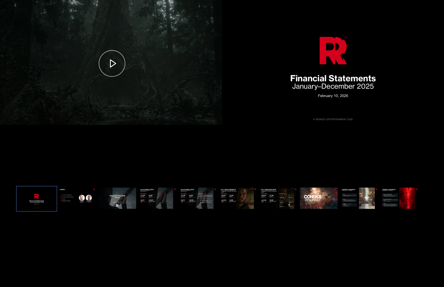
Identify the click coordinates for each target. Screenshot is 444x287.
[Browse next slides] (424, 198)
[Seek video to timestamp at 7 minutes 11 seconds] (359, 199)
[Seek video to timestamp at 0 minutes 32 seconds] (77, 199)
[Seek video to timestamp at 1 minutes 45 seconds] (198, 199)
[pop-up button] (205, 117)
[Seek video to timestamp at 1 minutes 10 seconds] (158, 199)
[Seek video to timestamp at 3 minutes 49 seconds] (319, 199)
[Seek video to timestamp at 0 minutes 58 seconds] (117, 199)
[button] (112, 63)
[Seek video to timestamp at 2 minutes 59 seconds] (278, 199)
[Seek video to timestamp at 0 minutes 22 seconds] (36, 199)
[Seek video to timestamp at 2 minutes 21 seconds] (238, 199)
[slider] (111, 108)
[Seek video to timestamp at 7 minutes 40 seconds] (399, 199)
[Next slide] (439, 60)
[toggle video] (197, 117)
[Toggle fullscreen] (440, 4)
